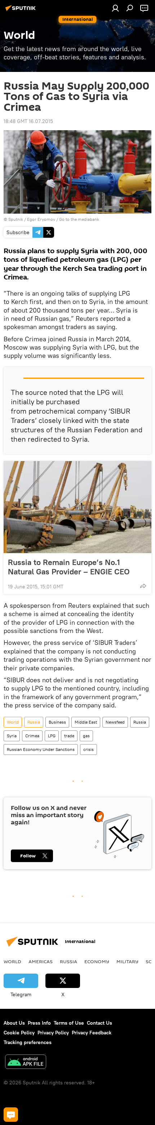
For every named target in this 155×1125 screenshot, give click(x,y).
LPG (52, 735)
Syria (12, 735)
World (13, 722)
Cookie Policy (19, 1032)
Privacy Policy (53, 1032)
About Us (14, 1023)
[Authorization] (115, 8)
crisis (88, 749)
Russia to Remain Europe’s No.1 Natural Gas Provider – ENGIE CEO (69, 566)
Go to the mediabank (79, 219)
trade (69, 735)
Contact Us (99, 1023)
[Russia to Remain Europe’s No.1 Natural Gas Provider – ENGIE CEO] (77, 507)
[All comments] (11, 1114)
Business (57, 722)
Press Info (39, 1023)
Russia (33, 722)
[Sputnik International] (22, 11)
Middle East (86, 722)
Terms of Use (69, 1023)
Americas (40, 961)
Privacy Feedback (91, 1032)
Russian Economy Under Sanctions (41, 749)
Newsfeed (115, 722)
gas (86, 735)
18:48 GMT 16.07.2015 (28, 121)
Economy (96, 961)
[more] (143, 586)
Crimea (32, 735)
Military (127, 961)
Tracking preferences (28, 1042)
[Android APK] (25, 1063)
